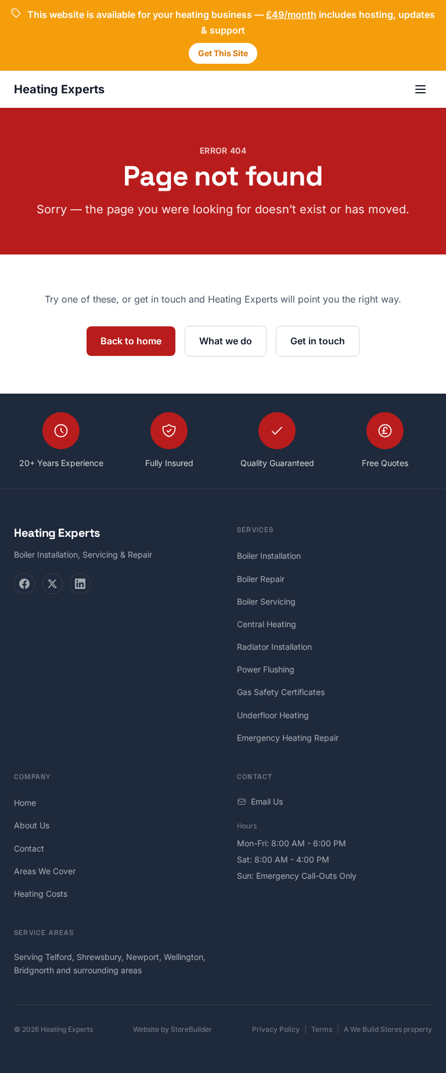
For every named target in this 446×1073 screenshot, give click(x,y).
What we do (225, 341)
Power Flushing (265, 669)
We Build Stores (376, 1029)
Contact (29, 848)
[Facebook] (24, 583)
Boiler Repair (261, 579)
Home (25, 803)
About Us (31, 825)
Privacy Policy (276, 1029)
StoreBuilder (191, 1029)
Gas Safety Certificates (281, 692)
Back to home (130, 341)
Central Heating (266, 624)
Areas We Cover (44, 871)
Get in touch (317, 341)
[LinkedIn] (80, 583)
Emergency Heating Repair (288, 738)
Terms (321, 1029)
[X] (52, 583)
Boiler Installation (269, 556)
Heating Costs (40, 894)
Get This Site (223, 53)
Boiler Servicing (266, 601)
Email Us (267, 801)
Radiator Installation (274, 647)
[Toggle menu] (420, 89)
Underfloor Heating (273, 715)
